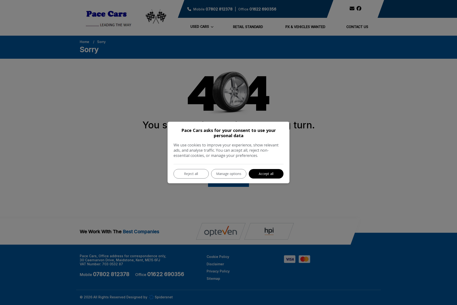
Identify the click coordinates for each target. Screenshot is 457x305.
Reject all (191, 173)
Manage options (228, 173)
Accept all (266, 173)
